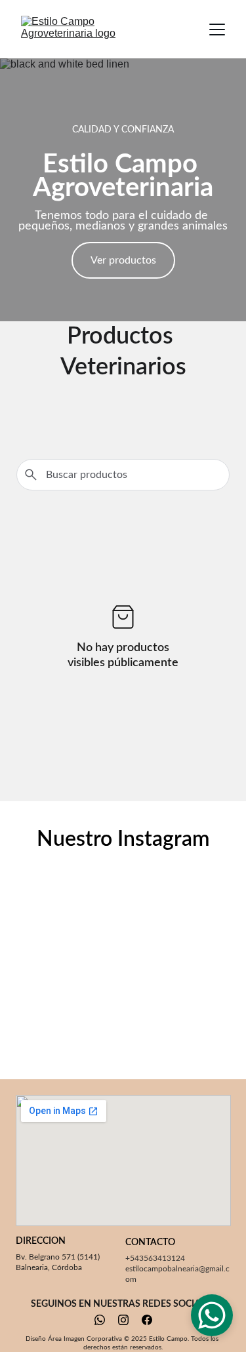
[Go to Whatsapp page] (99, 1320)
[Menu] (217, 29)
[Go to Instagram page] (123, 1320)
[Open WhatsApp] (212, 1315)
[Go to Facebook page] (147, 1320)
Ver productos (123, 260)
